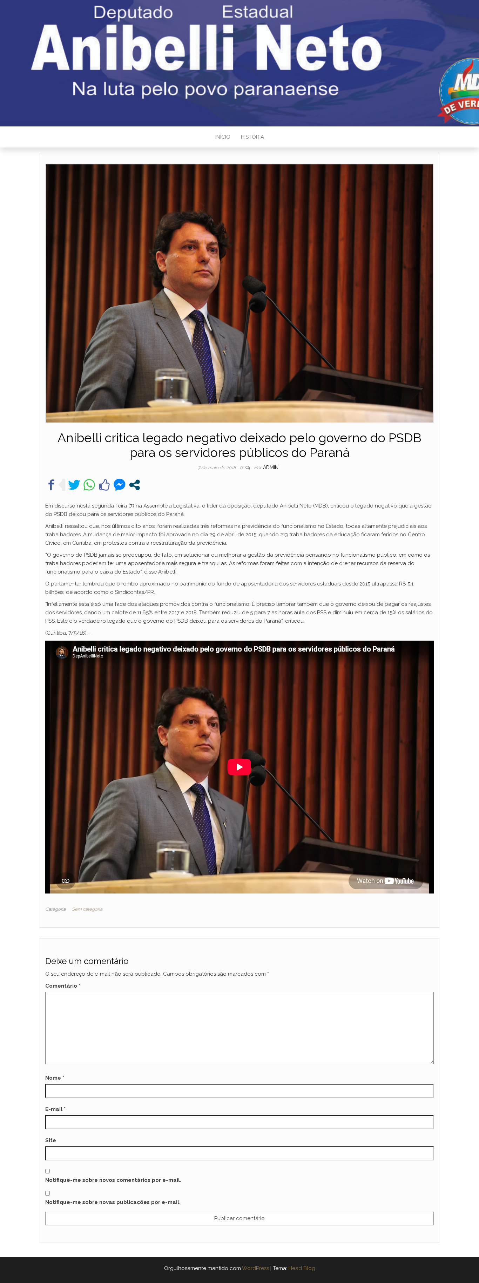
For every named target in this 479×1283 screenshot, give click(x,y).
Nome (54, 1078)
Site (50, 1140)
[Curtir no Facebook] (104, 485)
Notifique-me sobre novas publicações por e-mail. (113, 1202)
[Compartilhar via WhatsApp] (89, 485)
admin (270, 467)
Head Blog (302, 1268)
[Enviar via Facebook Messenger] (119, 485)
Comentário (62, 986)
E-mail (55, 1109)
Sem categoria (87, 909)
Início (222, 137)
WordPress (255, 1268)
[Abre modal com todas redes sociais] (134, 485)
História (252, 137)
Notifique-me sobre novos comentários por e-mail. (113, 1180)
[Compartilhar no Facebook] (51, 485)
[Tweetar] (74, 485)
